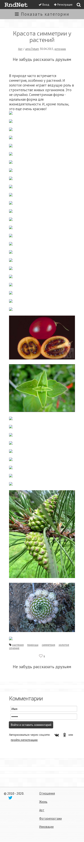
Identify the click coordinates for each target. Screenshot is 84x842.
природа (32, 645)
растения (18, 645)
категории (45, 14)
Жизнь (43, 802)
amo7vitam (32, 49)
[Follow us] (10, 797)
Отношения (47, 793)
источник (60, 49)
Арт (20, 49)
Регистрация (64, 4)
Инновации (46, 827)
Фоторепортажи (50, 818)
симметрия (48, 645)
